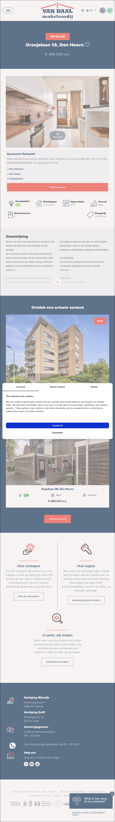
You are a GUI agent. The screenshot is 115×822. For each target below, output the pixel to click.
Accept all (57, 425)
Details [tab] (94, 387)
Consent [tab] (20, 387)
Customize (57, 432)
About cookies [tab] (57, 387)
